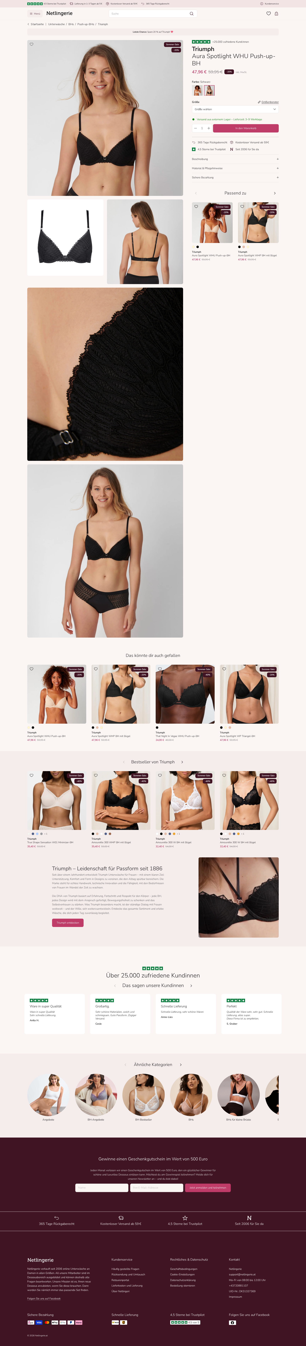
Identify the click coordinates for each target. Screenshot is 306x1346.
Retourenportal (120, 1280)
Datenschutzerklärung (183, 1280)
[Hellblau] (37, 833)
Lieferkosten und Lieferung (127, 1285)
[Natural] (28, 833)
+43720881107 (238, 1285)
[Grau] (41, 833)
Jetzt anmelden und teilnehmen (208, 1187)
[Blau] (33, 833)
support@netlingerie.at (242, 1274)
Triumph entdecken (68, 922)
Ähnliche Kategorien (153, 1065)
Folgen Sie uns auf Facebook (44, 1298)
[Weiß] (101, 833)
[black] (209, 90)
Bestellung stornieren (182, 1285)
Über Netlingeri (120, 1291)
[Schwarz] (197, 246)
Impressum (235, 1297)
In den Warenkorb (246, 128)
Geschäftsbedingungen (183, 1269)
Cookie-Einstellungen (182, 1274)
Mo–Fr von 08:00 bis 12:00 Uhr (247, 1280)
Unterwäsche (56, 24)
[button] (153, 14)
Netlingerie (235, 1269)
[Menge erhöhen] (208, 128)
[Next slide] (191, 986)
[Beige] (243, 246)
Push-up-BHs (85, 24)
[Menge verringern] (195, 128)
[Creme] (193, 246)
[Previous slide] (115, 986)
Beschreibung (200, 159)
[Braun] (110, 833)
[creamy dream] (197, 90)
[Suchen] (191, 14)
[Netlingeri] (59, 13)
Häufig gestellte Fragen (125, 1269)
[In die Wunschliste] (31, 44)
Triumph (103, 24)
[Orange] (174, 833)
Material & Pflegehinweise (207, 168)
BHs (71, 24)
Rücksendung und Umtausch (128, 1274)
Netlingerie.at (41, 1335)
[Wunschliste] (269, 13)
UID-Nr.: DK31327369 (242, 1291)
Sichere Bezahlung (203, 177)
